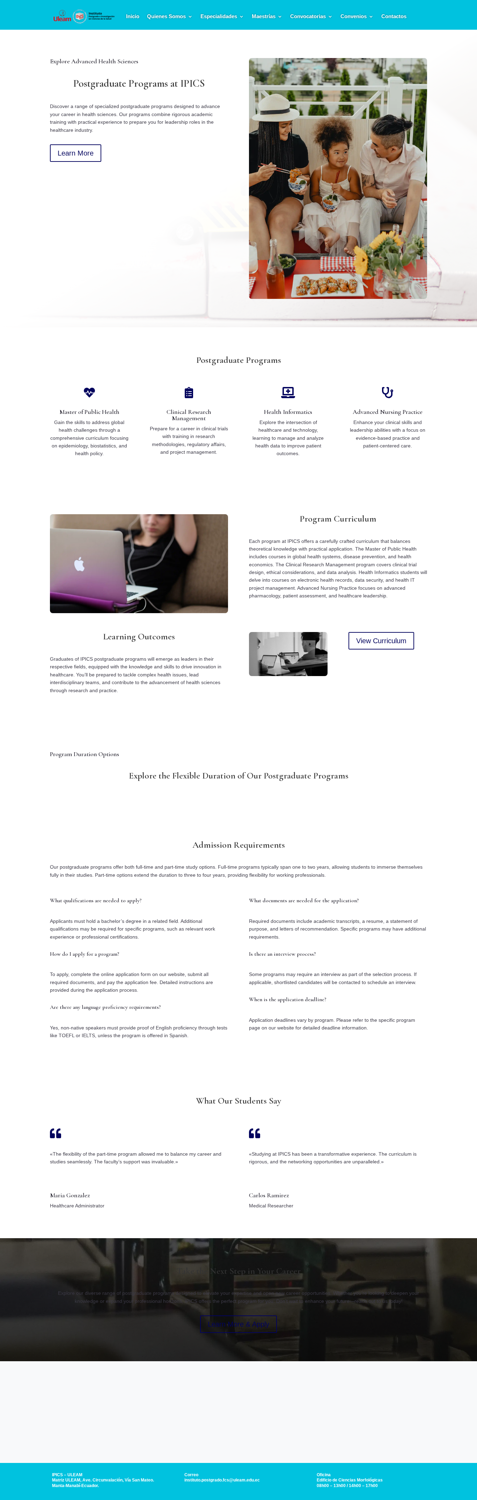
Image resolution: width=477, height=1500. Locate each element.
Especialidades (218, 16)
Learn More (76, 153)
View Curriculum (381, 641)
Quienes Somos (166, 16)
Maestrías (264, 16)
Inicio (132, 16)
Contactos (393, 16)
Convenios (353, 16)
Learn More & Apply (238, 1324)
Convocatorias (308, 16)
